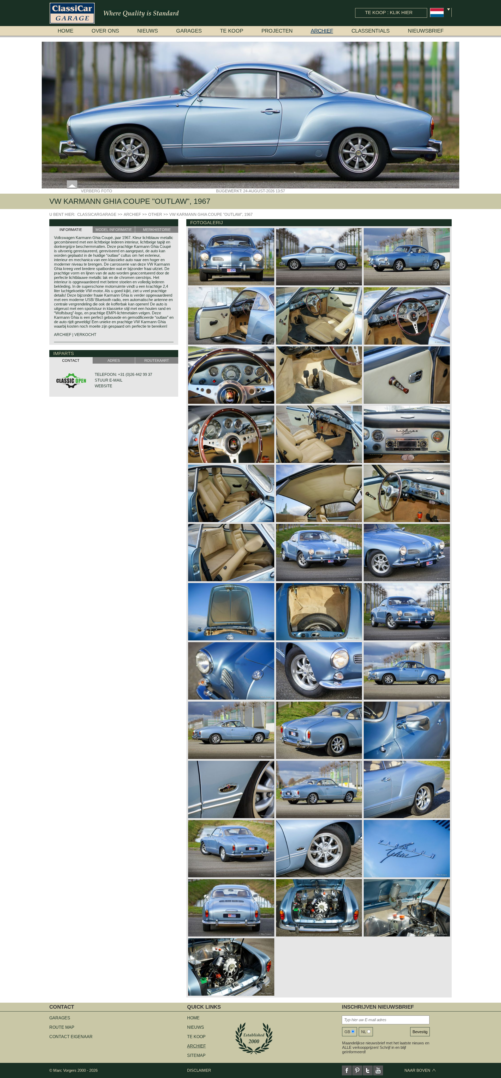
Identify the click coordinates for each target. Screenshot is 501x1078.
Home (65, 31)
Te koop (231, 31)
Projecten (277, 31)
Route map (61, 1027)
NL (363, 1032)
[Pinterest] (357, 1070)
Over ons (105, 31)
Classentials (370, 31)
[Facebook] (347, 1070)
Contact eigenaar (71, 1036)
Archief (322, 31)
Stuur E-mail (108, 380)
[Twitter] (368, 1070)
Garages (189, 31)
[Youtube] (378, 1070)
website (103, 386)
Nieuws (147, 31)
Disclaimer (199, 1070)
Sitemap (196, 1055)
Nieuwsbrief (426, 31)
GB (347, 1032)
